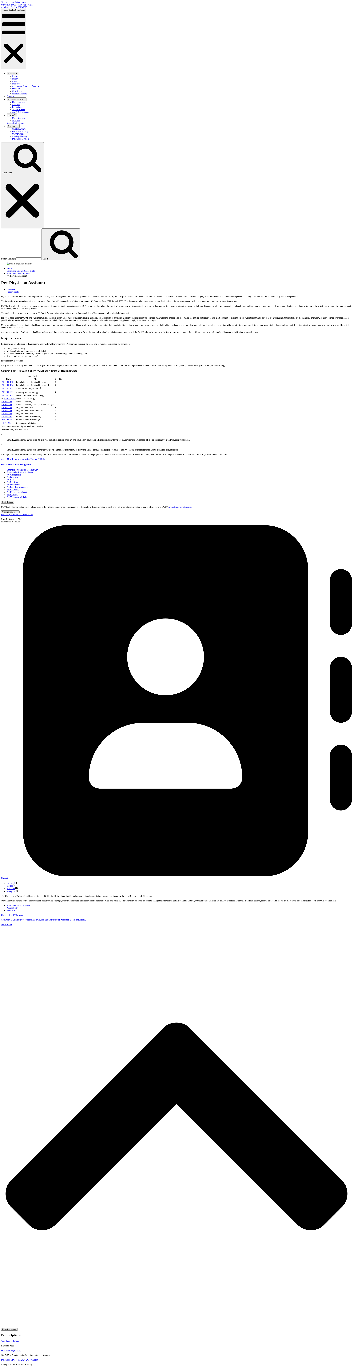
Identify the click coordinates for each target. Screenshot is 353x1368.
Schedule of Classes (15, 123)
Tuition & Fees (18, 109)
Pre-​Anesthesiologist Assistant (20, 472)
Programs (11, 74)
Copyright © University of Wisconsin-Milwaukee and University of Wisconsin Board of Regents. (43, 920)
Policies (11, 115)
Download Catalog (20, 139)
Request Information (21, 459)
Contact (4, 878)
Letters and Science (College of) (21, 271)
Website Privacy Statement (18, 905)
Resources (12, 126)
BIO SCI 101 (7, 395)
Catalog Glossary (19, 136)
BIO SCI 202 (7, 388)
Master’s (16, 84)
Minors (15, 79)
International (17, 107)
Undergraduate (18, 102)
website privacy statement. (180, 507)
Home (9, 268)
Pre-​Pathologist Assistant (17, 487)
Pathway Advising (20, 131)
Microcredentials (19, 93)
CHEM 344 (7, 410)
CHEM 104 (7, 404)
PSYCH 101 (7, 420)
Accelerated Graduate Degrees (25, 86)
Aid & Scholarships (20, 112)
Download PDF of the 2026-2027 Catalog (19, 1360)
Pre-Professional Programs (18, 273)
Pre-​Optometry (13, 485)
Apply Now (6, 459)
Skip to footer (21, 2)
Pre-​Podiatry (12, 494)
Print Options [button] (7, 502)
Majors (15, 76)
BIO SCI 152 (7, 385)
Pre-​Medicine (12, 482)
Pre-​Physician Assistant (17, 492)
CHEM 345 (7, 413)
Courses (10, 96)
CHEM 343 (7, 407)
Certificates (17, 91)
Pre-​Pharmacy (13, 489)
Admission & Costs (15, 99)
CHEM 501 (7, 416)
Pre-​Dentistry (12, 477)
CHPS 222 (6, 423)
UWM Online (18, 134)
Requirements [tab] (13, 292)
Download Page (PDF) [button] (11, 1350)
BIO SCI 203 (7, 392)
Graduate (16, 104)
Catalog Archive (19, 129)
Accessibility (12, 908)
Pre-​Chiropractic (14, 475)
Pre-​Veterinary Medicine (17, 497)
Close (10, 512)
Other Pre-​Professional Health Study (22, 470)
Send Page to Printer (10, 1341)
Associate (16, 81)
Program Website (37, 459)
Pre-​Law (10, 480)
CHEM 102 (7, 401)
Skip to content (7, 2)
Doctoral (16, 89)
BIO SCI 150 (7, 382)
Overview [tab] (11, 289)
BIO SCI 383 (10, 398)
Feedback (11, 910)
